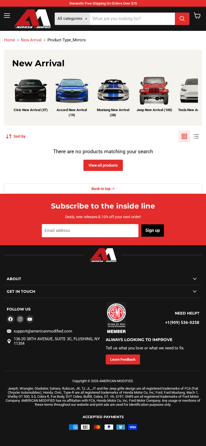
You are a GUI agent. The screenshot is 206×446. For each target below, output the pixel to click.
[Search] (182, 19)
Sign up (152, 230)
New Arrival (31, 40)
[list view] (196, 136)
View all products (103, 165)
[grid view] (184, 136)
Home (9, 40)
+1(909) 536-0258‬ (182, 322)
